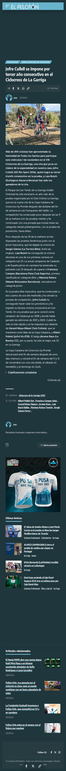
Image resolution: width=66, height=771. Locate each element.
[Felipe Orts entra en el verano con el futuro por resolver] (52, 728)
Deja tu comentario (50, 445)
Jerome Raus (45, 404)
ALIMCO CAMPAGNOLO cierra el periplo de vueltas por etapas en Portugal (39, 548)
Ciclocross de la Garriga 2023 (32, 395)
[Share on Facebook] (13, 88)
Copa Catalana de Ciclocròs (36, 62)
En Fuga (56, 538)
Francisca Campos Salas (46, 400)
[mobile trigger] (8, 6)
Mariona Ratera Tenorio (42, 407)
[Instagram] (59, 752)
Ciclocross (12, 62)
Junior (34, 555)
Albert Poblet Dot (26, 400)
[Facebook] (51, 752)
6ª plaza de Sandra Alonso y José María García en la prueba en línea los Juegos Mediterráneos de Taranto (42, 530)
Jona (15, 98)
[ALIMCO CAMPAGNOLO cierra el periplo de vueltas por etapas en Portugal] (14, 549)
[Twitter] (55, 752)
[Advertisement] (33, 34)
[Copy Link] (28, 88)
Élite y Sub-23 (46, 588)
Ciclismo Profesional (32, 538)
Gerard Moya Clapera (27, 404)
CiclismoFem (46, 538)
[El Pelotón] (26, 6)
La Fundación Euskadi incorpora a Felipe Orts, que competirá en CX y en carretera (22, 709)
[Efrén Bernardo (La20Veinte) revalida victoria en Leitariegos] (14, 567)
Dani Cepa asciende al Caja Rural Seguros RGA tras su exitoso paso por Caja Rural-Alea (41, 581)
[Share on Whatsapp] (23, 88)
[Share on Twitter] (18, 88)
